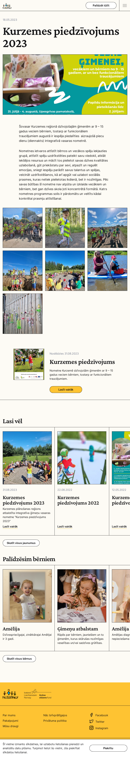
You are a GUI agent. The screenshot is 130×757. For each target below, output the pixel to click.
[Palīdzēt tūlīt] (101, 5)
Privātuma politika (55, 720)
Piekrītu (108, 748)
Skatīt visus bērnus (19, 658)
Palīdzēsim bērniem (29, 559)
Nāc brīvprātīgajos (55, 715)
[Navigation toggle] (124, 5)
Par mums (9, 715)
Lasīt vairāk (65, 389)
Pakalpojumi (10, 720)
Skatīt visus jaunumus (21, 543)
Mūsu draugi (10, 726)
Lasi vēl (12, 421)
